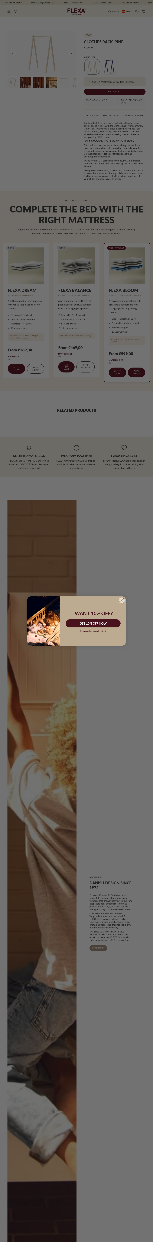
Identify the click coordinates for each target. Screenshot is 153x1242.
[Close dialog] (121, 600)
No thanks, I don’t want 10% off (93, 631)
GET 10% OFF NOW (93, 623)
